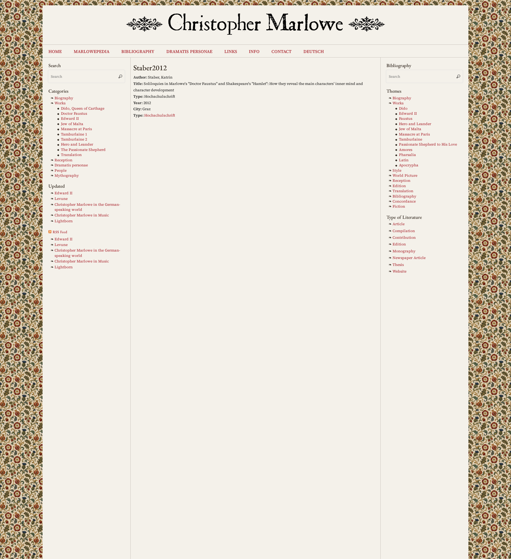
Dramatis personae (71, 165)
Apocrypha (408, 165)
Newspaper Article (409, 257)
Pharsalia (407, 154)
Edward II (70, 118)
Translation (71, 154)
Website (399, 271)
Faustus (405, 118)
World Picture (405, 175)
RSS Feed (60, 231)
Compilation (404, 230)
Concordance (404, 201)
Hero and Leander (77, 144)
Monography (404, 251)
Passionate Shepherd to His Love (428, 144)
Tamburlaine (410, 139)
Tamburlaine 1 (74, 134)
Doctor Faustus (74, 113)
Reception (63, 160)
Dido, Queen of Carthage (82, 108)
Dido (403, 108)
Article (399, 224)
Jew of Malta (72, 123)
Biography (64, 98)
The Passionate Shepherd (83, 149)
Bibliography (404, 196)
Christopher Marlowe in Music (82, 215)
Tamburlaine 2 (74, 139)
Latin (404, 160)
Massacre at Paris (76, 128)
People (61, 170)
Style (397, 170)
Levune (61, 198)
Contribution (404, 237)
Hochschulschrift (159, 115)
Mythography (67, 175)
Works (60, 103)
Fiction (399, 206)
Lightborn (64, 221)
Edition (399, 185)
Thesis (398, 264)
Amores (405, 149)
